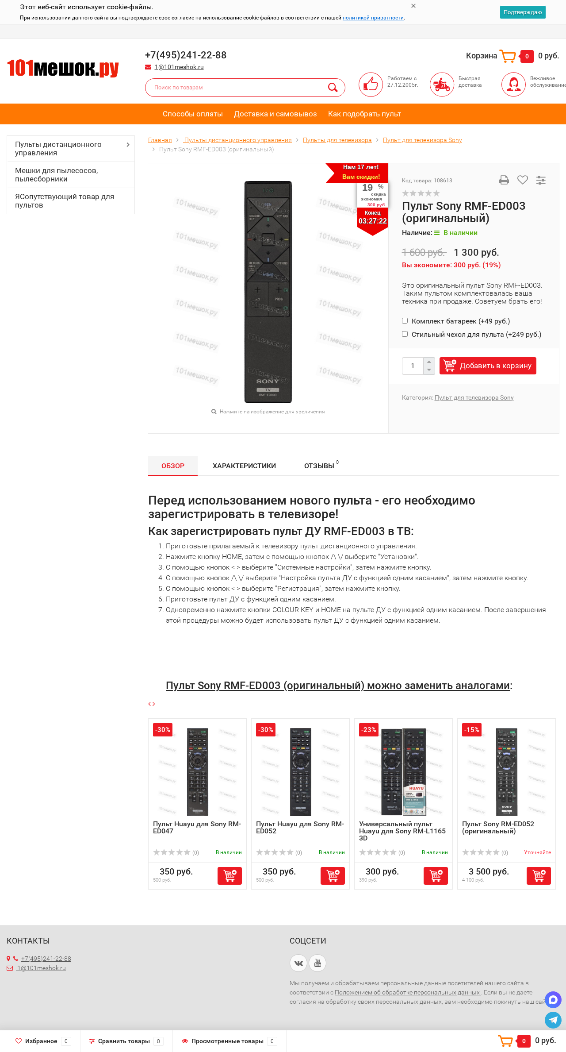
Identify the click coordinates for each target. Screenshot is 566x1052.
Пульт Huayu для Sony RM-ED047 (197, 827)
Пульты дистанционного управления (58, 148)
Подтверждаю (523, 12)
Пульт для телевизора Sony (474, 397)
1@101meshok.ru (179, 66)
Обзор (172, 466)
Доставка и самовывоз (275, 113)
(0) (195, 853)
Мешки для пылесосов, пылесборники (56, 174)
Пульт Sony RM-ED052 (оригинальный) (498, 827)
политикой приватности (373, 18)
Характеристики (244, 466)
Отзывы (321, 464)
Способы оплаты (193, 113)
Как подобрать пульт (364, 113)
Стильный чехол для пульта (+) (476, 334)
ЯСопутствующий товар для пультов (64, 200)
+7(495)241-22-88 (46, 958)
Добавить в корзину (496, 365)
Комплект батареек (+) (460, 321)
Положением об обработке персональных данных (408, 992)
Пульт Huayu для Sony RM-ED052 (300, 827)
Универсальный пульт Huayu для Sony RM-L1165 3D (402, 831)
